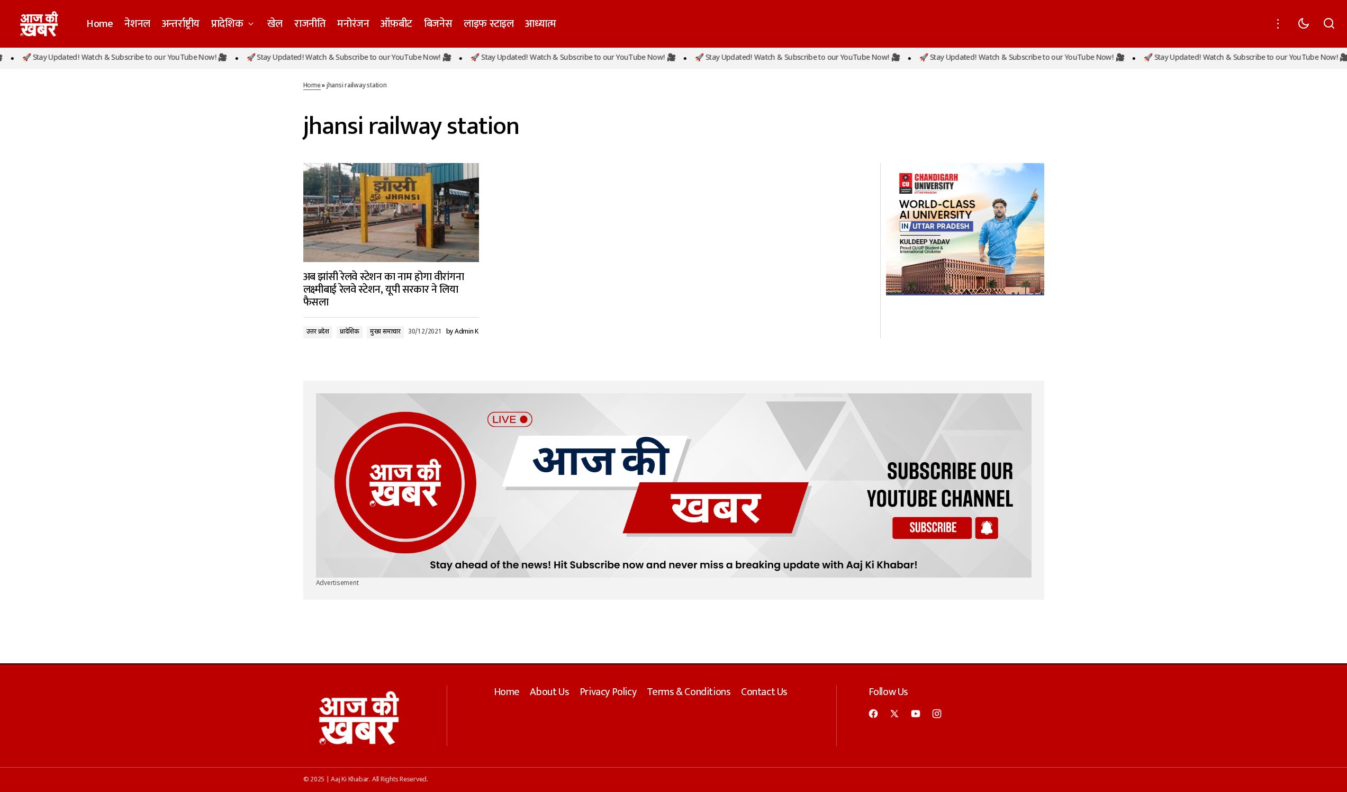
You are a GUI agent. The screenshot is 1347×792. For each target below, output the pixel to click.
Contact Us (764, 692)
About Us (549, 692)
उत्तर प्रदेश (317, 332)
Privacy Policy (608, 692)
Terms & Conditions (689, 692)
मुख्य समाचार (385, 332)
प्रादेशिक (349, 332)
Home (312, 86)
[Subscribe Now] (674, 485)
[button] (1278, 24)
